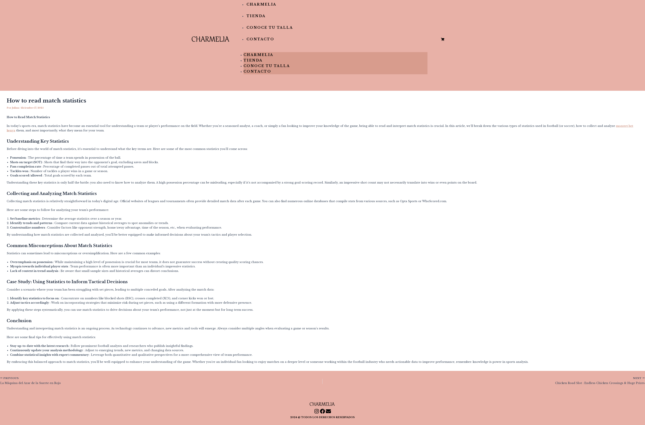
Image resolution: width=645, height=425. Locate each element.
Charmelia (261, 4)
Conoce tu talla (270, 28)
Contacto (260, 39)
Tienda (256, 16)
